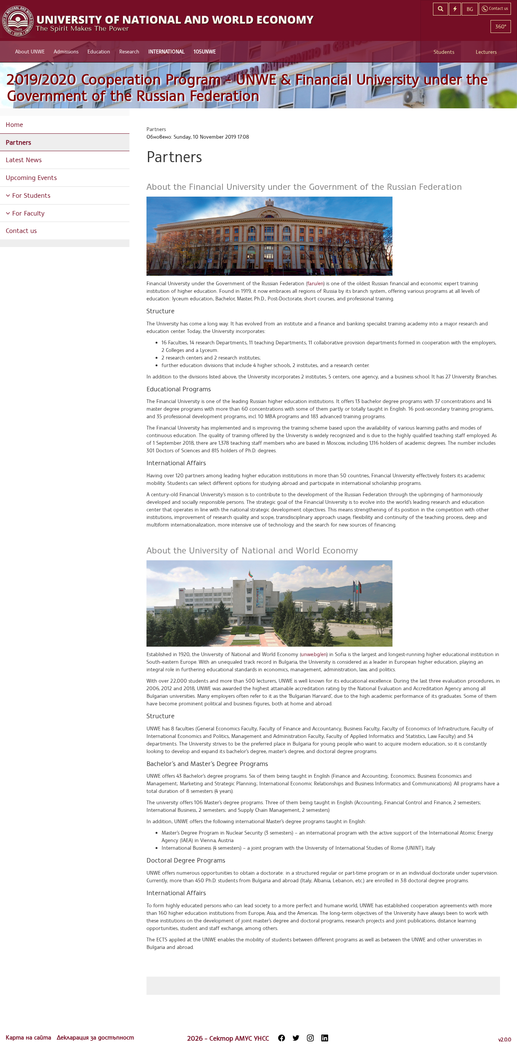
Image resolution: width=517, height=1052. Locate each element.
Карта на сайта (29, 1037)
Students (444, 51)
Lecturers (486, 51)
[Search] (440, 9)
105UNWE (205, 51)
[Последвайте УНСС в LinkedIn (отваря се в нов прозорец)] (325, 1038)
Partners (18, 142)
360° (500, 26)
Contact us (21, 230)
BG (470, 9)
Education (98, 51)
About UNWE (30, 51)
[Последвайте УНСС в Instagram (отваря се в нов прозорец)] (310, 1038)
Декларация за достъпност (95, 1037)
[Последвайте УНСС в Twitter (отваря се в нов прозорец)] (296, 1038)
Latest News (24, 159)
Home (14, 124)
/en (313, 654)
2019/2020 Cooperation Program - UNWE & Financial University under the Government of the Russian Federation (247, 87)
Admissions (66, 51)
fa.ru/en (315, 283)
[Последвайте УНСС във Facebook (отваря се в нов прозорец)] (282, 1038)
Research (129, 51)
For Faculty (27, 213)
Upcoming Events (31, 177)
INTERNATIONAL (166, 51)
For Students (30, 195)
